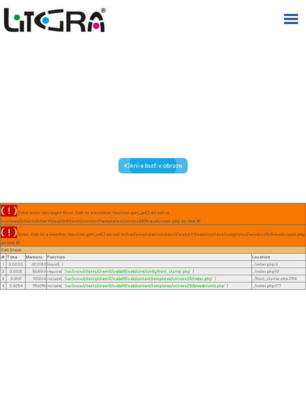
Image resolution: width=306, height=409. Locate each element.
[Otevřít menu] (291, 19)
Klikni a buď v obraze (153, 165)
